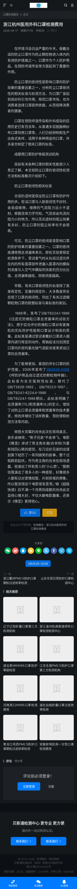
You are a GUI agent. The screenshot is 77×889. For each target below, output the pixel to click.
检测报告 (38, 5)
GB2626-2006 (58, 369)
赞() (52, 30)
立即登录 (29, 786)
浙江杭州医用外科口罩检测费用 (33, 24)
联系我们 (23, 841)
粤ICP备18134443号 (38, 866)
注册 (51, 786)
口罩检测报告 (11, 14)
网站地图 (54, 859)
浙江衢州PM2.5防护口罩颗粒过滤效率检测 (19, 580)
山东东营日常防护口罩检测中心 (57, 580)
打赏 (50, 512)
